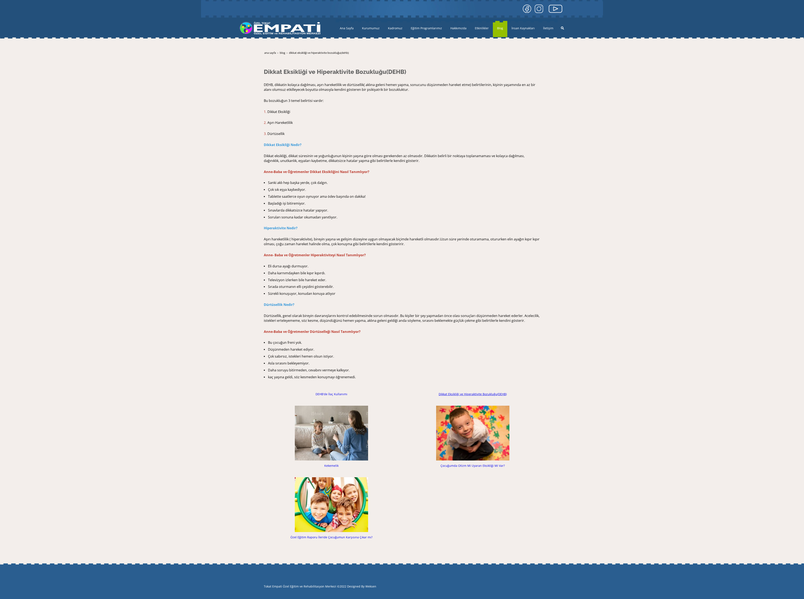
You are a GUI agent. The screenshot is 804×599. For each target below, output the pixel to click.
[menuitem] (347, 28)
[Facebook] (527, 8)
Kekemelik (331, 466)
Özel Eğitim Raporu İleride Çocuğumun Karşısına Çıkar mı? (331, 537)
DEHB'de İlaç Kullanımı (331, 394)
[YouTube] (555, 8)
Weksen (370, 586)
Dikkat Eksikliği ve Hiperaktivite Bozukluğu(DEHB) (473, 394)
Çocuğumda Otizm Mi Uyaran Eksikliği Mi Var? (473, 466)
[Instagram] (539, 8)
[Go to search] (562, 28)
